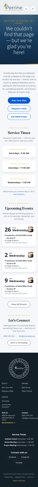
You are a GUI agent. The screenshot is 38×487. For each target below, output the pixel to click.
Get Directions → (8, 423)
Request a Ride (19, 108)
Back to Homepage (19, 342)
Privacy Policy (8, 477)
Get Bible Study (19, 116)
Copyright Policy (20, 477)
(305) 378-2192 (8, 336)
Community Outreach (6, 406)
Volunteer (5, 401)
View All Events (19, 304)
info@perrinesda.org (27, 336)
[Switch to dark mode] (26, 8)
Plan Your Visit (19, 100)
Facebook (12, 457)
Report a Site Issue (19, 481)
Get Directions (19, 194)
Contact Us (30, 477)
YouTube (19, 463)
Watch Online (27, 391)
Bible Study (26, 387)
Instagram (25, 457)
